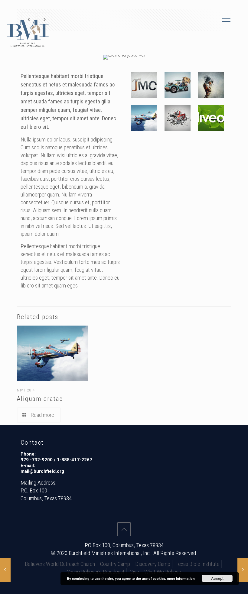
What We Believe (162, 571)
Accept (217, 578)
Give (134, 571)
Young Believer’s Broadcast (96, 571)
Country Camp (115, 563)
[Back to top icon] (124, 529)
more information (181, 578)
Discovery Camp (152, 563)
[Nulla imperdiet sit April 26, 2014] (5, 570)
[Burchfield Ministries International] (27, 33)
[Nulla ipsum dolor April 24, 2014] (242, 570)
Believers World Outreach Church (60, 563)
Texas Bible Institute (197, 563)
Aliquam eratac (40, 398)
